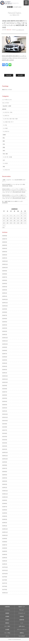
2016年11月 (5, 592)
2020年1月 (4, 487)
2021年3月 (4, 443)
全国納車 (7, 616)
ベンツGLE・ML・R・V (8, 122)
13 (14, 218)
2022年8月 (4, 388)
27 (14, 223)
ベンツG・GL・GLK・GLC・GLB (10, 118)
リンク (21, 623)
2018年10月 (5, 535)
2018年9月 (4, 538)
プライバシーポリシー (22, 629)
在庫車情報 (7, 606)
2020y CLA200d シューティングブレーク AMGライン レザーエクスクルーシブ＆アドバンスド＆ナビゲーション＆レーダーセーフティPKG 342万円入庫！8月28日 (14, 197)
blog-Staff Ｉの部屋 (7, 106)
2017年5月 (4, 589)
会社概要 (7, 629)
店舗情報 (7, 613)
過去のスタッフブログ (7, 89)
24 (4, 223)
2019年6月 (4, 509)
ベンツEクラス (6, 115)
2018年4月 (4, 554)
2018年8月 (4, 541)
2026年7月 (4, 238)
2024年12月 (5, 299)
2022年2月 (4, 407)
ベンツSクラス (6, 131)
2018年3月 (4, 557)
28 (18, 223)
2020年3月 (4, 481)
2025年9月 (4, 270)
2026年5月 (4, 245)
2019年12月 (5, 490)
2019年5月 (4, 513)
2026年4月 (4, 248)
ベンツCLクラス (6, 169)
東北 (4, 137)
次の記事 (20, 75)
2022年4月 (4, 401)
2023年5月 (4, 360)
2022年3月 (4, 404)
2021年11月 (5, 417)
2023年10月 (5, 344)
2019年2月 (4, 522)
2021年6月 (4, 433)
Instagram (10, 7)
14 (18, 218)
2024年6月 (4, 318)
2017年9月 (4, 576)
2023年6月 (4, 356)
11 (7, 218)
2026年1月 (4, 258)
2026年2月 (4, 254)
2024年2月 (4, 331)
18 (7, 220)
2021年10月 (5, 420)
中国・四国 (5, 153)
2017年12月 (5, 567)
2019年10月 (5, 497)
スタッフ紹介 (7, 626)
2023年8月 (4, 350)
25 (7, 223)
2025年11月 (5, 264)
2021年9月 (4, 423)
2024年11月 (5, 302)
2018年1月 (4, 564)
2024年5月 (4, 321)
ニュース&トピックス (20, 29)
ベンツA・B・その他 (7, 157)
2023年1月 (4, 372)
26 (11, 223)
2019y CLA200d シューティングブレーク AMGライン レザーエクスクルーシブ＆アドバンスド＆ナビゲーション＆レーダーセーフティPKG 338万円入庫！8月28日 (14, 191)
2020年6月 (4, 471)
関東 (4, 141)
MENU (26, 3)
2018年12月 (5, 529)
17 (4, 220)
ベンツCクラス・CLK (7, 112)
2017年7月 (4, 583)
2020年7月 (4, 468)
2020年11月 (5, 455)
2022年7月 (4, 392)
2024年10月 (5, 305)
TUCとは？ (21, 610)
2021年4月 (4, 439)
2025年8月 (4, 274)
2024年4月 (4, 325)
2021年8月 (4, 427)
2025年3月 (4, 290)
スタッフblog (7, 632)
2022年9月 (4, 385)
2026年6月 (4, 242)
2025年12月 (5, 261)
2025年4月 (4, 286)
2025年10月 (5, 267)
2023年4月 (4, 363)
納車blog (22, 632)
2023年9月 (4, 347)
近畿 (4, 147)
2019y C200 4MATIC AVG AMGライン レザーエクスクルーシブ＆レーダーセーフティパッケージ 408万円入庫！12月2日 (14, 58)
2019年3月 (4, 519)
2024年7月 (4, 315)
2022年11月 (5, 379)
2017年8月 (4, 580)
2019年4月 (4, 516)
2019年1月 (4, 525)
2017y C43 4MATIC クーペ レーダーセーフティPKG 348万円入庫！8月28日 (13, 185)
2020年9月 (4, 462)
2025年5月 (4, 283)
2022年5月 (4, 398)
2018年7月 (4, 545)
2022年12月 (5, 376)
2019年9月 (4, 500)
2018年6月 (4, 548)
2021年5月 (4, 436)
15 (21, 218)
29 (21, 223)
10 (4, 218)
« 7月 (3, 227)
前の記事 (8, 75)
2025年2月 (4, 293)
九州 (4, 160)
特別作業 (22, 616)
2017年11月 (5, 570)
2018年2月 (4, 560)
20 (14, 220)
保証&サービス (22, 606)
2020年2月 (4, 484)
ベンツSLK (5, 128)
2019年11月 (5, 494)
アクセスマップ (21, 613)
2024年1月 (4, 334)
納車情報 (4, 109)
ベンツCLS (5, 163)
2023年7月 (4, 353)
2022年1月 (4, 411)
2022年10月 (5, 382)
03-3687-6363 (17, 7)
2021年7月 (4, 430)
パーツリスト (7, 610)
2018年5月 (4, 551)
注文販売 (7, 619)
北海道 (4, 134)
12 (11, 218)
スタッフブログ (5, 102)
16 (25, 218)
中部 (4, 144)
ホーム (7, 636)
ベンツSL (5, 125)
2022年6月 (4, 395)
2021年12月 (5, 414)
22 (21, 220)
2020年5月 (4, 474)
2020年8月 (4, 465)
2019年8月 (4, 503)
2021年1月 (4, 449)
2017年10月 (5, 573)
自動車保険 (21, 619)
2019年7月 (4, 506)
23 (25, 220)
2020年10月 (5, 458)
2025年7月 (4, 277)
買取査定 (7, 623)
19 (11, 220)
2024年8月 (4, 312)
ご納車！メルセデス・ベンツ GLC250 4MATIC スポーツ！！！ (14, 180)
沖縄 (4, 166)
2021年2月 (4, 446)
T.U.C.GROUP (22, 636)
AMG (4, 150)
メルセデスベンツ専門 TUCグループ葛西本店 (11, 3)
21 (18, 220)
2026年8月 (4, 235)
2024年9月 (4, 309)
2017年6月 (4, 586)
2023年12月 (5, 337)
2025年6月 (4, 280)
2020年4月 (4, 478)
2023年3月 (4, 366)
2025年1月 (4, 296)
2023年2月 (4, 369)
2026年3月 (4, 251)
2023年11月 (5, 341)
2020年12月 (5, 452)
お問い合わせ (22, 626)
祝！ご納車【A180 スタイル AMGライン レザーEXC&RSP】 (12, 202)
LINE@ (8, 7)
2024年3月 (4, 328)
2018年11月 (5, 532)
